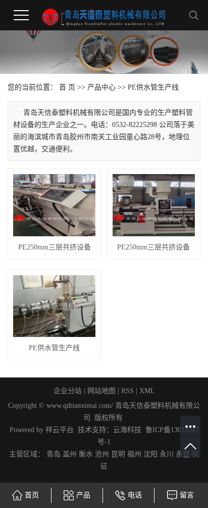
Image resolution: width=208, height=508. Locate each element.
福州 (134, 454)
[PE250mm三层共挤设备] (54, 205)
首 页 (67, 87)
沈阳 (150, 454)
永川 (167, 454)
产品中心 (101, 87)
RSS (127, 391)
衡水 (86, 454)
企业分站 (68, 391)
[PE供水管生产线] (54, 306)
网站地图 (101, 391)
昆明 (118, 454)
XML (147, 391)
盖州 (70, 454)
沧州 (102, 454)
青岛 (53, 454)
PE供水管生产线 (153, 87)
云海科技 (127, 430)
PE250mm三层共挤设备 (54, 247)
